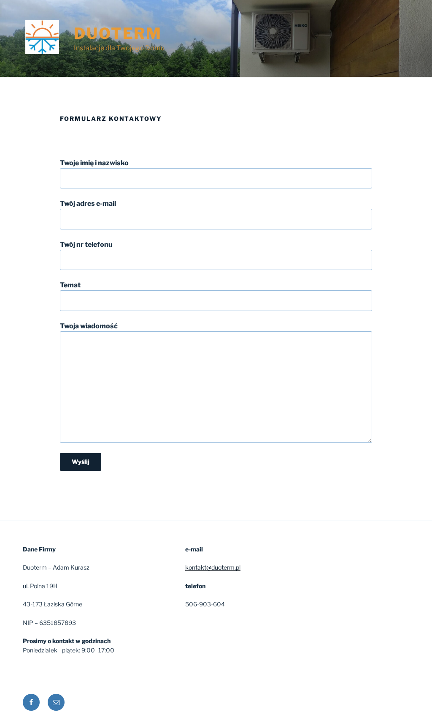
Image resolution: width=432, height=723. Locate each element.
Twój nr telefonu (86, 244)
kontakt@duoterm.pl (212, 567)
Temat (70, 285)
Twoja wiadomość (89, 326)
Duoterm (118, 33)
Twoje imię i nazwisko (94, 163)
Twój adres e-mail (88, 203)
